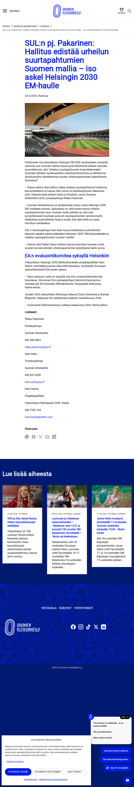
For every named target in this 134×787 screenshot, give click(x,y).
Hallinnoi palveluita (15, 761)
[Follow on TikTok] (88, 627)
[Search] (130, 11)
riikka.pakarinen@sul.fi (38, 347)
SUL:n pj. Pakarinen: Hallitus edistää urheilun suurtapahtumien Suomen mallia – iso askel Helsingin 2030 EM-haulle (60, 30)
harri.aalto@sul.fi (34, 382)
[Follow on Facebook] (73, 627)
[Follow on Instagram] (80, 627)
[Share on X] (40, 437)
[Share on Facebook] (34, 437)
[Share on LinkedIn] (54, 437)
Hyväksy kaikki (18, 771)
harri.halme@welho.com (39, 417)
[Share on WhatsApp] (27, 437)
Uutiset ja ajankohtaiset (25, 26)
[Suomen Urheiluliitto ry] (67, 11)
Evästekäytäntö (31, 779)
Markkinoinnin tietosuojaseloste (53, 779)
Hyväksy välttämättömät (47, 771)
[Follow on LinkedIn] (103, 627)
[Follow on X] (96, 627)
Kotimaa (44, 26)
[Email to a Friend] (47, 437)
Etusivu (6, 26)
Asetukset (74, 771)
